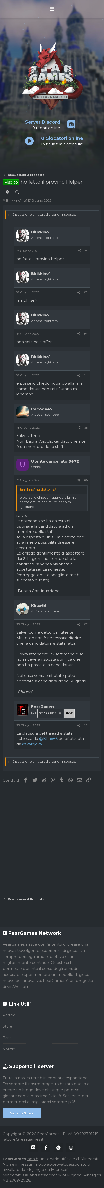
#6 (86, 480)
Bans (7, 1038)
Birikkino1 (13, 200)
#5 (86, 427)
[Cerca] (17, 192)
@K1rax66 (48, 738)
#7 (86, 624)
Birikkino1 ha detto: (35, 489)
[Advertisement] (52, 840)
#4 (86, 375)
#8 (86, 725)
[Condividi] (79, 251)
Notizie (9, 1049)
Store (7, 1026)
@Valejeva (32, 744)
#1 (86, 251)
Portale (9, 1015)
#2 (86, 292)
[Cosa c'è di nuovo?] (7, 192)
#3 (86, 334)
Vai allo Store (22, 1113)
